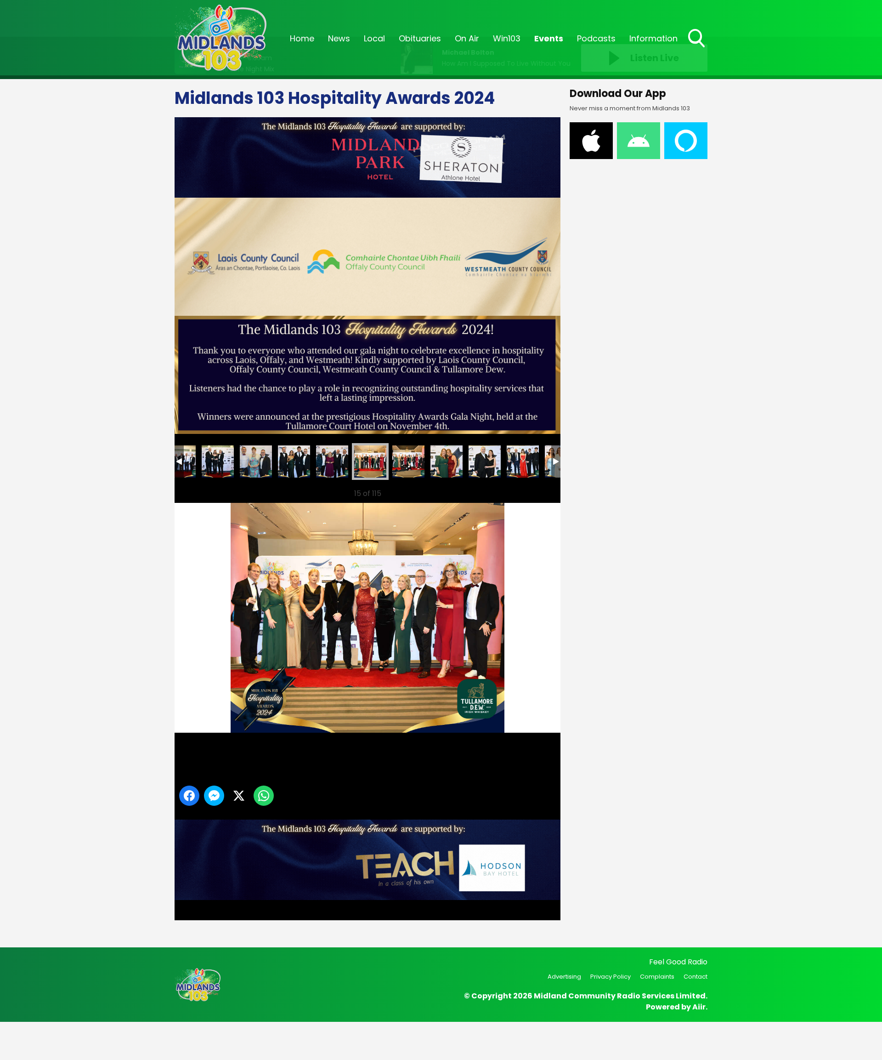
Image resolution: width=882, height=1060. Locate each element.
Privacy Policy (610, 976)
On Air (467, 38)
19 (370, 461)
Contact (695, 976)
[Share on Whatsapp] (264, 796)
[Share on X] (239, 796)
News (339, 38)
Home (302, 38)
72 (294, 461)
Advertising (564, 976)
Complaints (657, 976)
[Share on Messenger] (214, 796)
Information (653, 38)
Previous (193, 493)
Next (538, 493)
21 (446, 461)
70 (218, 461)
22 (485, 461)
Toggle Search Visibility (697, 48)
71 (256, 461)
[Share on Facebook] (189, 796)
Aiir (699, 1007)
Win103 (506, 38)
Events (548, 38)
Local (374, 38)
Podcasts (596, 38)
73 (332, 461)
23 (523, 461)
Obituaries (420, 38)
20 (408, 461)
